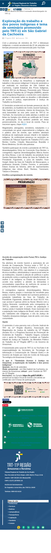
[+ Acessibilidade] (2, 230)
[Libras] (2, 223)
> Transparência (13, 515)
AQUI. (24, 124)
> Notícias (11, 509)
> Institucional (12, 503)
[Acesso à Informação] (13, 9)
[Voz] (2, 226)
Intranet (19, 9)
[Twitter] (48, 526)
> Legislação (12, 517)
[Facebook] (47, 526)
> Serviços (11, 506)
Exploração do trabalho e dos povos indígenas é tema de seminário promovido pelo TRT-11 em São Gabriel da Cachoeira (24, 27)
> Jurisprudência (13, 512)
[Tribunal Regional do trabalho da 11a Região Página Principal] (22, 4)
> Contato (11, 523)
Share (6, 400)
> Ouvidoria (12, 520)
